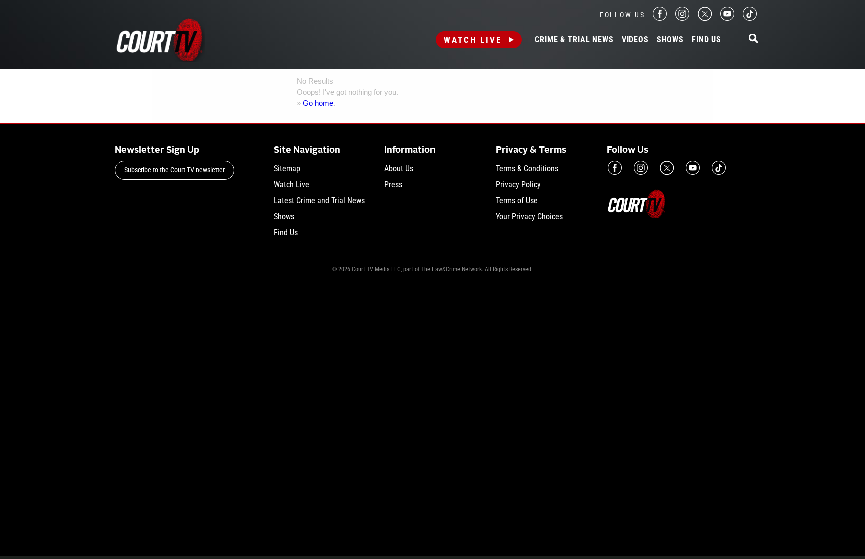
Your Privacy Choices (529, 216)
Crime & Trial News (574, 40)
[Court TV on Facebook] (660, 18)
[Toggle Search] (753, 39)
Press (393, 184)
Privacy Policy (518, 184)
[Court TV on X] (705, 18)
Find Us (706, 40)
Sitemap (287, 168)
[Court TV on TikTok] (750, 18)
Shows (670, 40)
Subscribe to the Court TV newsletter (174, 170)
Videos (635, 40)
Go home (318, 103)
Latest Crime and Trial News (319, 200)
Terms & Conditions (527, 168)
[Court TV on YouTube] (727, 18)
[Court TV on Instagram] (682, 18)
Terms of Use (517, 200)
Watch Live (473, 40)
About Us (398, 168)
